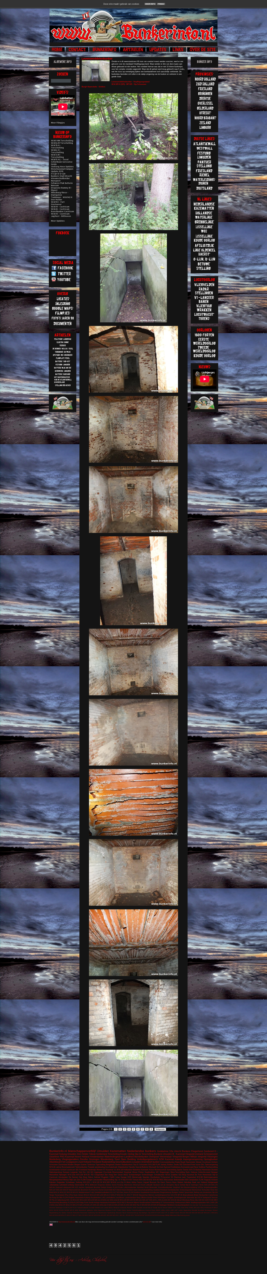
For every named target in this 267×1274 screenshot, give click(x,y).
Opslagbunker (211, 1159)
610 (203, 1200)
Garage (124, 1177)
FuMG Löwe (115, 1177)
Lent (101, 1207)
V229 (182, 1207)
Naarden (146, 1177)
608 (72, 1187)
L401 (103, 1197)
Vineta (177, 1212)
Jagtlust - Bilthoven (61, 216)
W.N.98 (200, 1177)
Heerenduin (207, 1175)
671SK (211, 1200)
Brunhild (97, 1187)
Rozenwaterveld (68, 1167)
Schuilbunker (159, 1175)
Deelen (118, 1165)
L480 (172, 1210)
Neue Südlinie (199, 1167)
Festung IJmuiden (67, 1154)
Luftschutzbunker (129, 1187)
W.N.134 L (207, 1212)
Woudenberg (107, 1159)
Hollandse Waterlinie (132, 1170)
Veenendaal (166, 1156)
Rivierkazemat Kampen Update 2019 (62, 170)
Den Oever (118, 1175)
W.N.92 (87, 1175)
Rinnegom (162, 1197)
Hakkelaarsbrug (55, 1172)
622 (180, 1175)
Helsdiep (187, 1182)
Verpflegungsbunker (198, 1202)
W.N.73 (192, 1170)
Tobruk (92, 1154)
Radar (177, 1162)
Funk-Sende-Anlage (92, 1202)
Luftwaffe (149, 1185)
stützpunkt (67, 1187)
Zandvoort (209, 1151)
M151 (125, 1175)
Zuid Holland (84, 1162)
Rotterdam (76, 1212)
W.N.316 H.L (122, 1195)
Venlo (201, 1185)
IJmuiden (103, 1151)
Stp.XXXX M (152, 1212)
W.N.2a (161, 1200)
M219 (119, 1190)
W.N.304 (109, 1215)
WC (157, 1172)
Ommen (215, 1210)
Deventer (52, 1207)
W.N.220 (79, 1175)
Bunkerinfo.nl (58, 1151)
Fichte (120, 1187)
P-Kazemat (165, 1177)
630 (186, 1180)
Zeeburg (183, 1215)
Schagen (169, 1197)
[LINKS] (178, 51)
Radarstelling (108, 1162)
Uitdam (170, 1207)
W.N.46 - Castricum (60, 209)
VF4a (186, 1207)
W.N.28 (69, 1192)
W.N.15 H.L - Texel (60, 159)
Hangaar (214, 1172)
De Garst (161, 1182)
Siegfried (176, 1187)
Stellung (79, 1182)
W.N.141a (214, 1212)
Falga (81, 1202)
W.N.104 (182, 1212)
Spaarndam (188, 1192)
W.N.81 (113, 1182)
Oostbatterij (155, 1177)
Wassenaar (168, 1180)
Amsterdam (63, 1177)
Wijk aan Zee (74, 1180)
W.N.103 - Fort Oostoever (58, 203)
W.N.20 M (92, 1215)
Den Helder (82, 1154)
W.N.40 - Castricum (60, 214)
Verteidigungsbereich (147, 1159)
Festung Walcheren (124, 1185)
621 (92, 1172)
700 (200, 1205)
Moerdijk (194, 1210)
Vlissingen (212, 1156)
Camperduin (193, 1180)
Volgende (160, 1129)
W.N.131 (138, 1200)
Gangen (89, 1180)
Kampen (66, 1172)
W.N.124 (93, 1195)
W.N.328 (106, 1182)
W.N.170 (62, 1205)
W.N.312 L (116, 1215)
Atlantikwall (55, 1162)
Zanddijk (97, 1192)
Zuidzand (59, 1187)
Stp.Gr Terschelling (144, 1154)
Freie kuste (195, 1165)
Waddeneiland (84, 1192)
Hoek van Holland (199, 1182)
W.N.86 (173, 1200)
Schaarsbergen (135, 1175)
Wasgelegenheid (56, 1180)
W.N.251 (103, 1215)
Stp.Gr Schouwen (140, 1165)
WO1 (161, 1180)
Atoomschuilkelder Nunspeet (60, 179)
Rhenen (100, 1170)
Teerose (215, 1197)
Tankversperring (211, 1165)
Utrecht (177, 1151)
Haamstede (79, 1197)
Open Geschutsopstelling (143, 1190)
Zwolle (176, 1165)
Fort (63, 1162)
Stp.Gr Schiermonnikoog (130, 1212)
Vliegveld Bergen (181, 1156)
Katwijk (178, 1159)
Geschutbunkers (123, 1162)
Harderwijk (92, 1170)
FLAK (201, 1180)
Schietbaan (70, 1182)
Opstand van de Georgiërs (163, 1185)
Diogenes (101, 1185)
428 (199, 1200)
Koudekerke (145, 1192)
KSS (129, 1177)
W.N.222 (63, 1192)
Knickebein (112, 1202)
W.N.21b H (104, 1205)
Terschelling (114, 1154)
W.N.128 (123, 1200)
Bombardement (207, 1205)
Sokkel (181, 1192)
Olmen (135, 1172)
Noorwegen (208, 1210)
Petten (141, 1172)
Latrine (58, 1167)
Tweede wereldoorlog (96, 1167)
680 (197, 1205)
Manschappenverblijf (82, 1151)
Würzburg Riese (188, 1200)
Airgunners (101, 1210)
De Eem (160, 1167)
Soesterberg (171, 1170)
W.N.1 (208, 1202)
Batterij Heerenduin (203, 1170)
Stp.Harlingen (143, 1212)
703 (92, 1175)
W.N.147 (52, 1190)
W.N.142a (54, 1205)
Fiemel (101, 1190)
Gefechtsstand (204, 1172)
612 (168, 1195)
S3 (172, 1177)
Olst (202, 1165)
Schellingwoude (180, 1197)
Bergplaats (110, 1165)
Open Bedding (128, 1159)
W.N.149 (207, 1185)
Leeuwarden (98, 1180)
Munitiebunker (141, 1156)
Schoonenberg (168, 1202)
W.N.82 (149, 1180)
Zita (196, 1200)
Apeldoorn (89, 1187)
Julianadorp (54, 1185)
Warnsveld (73, 1190)
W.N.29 (117, 1205)
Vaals (75, 1195)
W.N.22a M (209, 1207)
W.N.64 (128, 1215)
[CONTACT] (77, 51)
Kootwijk (91, 1207)
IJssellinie (54, 1156)
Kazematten (118, 1151)
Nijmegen (63, 1175)
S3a (171, 1151)
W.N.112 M (98, 1200)
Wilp (178, 1215)
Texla (212, 1190)
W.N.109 (91, 1200)
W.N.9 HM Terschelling (62, 140)
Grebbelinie (163, 1151)
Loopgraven (72, 1162)
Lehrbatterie (110, 1197)
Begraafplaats (188, 1195)
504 (191, 1205)
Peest (155, 1197)
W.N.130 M (131, 1200)
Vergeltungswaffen (211, 1187)
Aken (128, 1182)
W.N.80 (137, 1215)
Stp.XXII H (198, 1197)
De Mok (60, 1197)
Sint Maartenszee (101, 1212)
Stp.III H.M (127, 1180)
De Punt (198, 1175)
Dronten (214, 1170)
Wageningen (165, 1172)
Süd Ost (82, 1172)
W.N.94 (150, 1205)
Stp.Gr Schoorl (162, 1207)
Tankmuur (91, 1165)
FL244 (65, 1197)
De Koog (52, 1197)
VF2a (71, 1195)
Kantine (137, 1192)
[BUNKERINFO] (104, 51)
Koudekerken (96, 1197)
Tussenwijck (59, 1195)
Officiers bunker (147, 1197)
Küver (151, 1170)
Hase (174, 1182)
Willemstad (173, 1215)
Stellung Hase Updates (62, 166)
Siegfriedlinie (150, 1172)
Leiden (180, 1210)
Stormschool (196, 1190)
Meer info (150, 4)
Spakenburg (111, 1212)
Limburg (70, 1185)
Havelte (132, 1167)
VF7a (87, 1185)
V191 (178, 1207)
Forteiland (83, 1170)
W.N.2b (52, 1167)
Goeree (83, 1165)
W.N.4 (51, 1210)
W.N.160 (59, 1190)
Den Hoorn (124, 1192)
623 (118, 1192)
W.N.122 (106, 1200)
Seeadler (140, 1207)
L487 (176, 1210)
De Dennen (73, 1177)
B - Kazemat (178, 1154)
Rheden (129, 1207)
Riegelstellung (165, 1192)
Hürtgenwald (213, 1182)
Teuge (51, 1195)
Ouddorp (156, 1190)
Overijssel (154, 1156)
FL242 (131, 1192)
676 (175, 1195)
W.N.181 (96, 1205)
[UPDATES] (158, 51)
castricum (71, 1170)
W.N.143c (197, 1207)
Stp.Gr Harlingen (192, 1185)
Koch (143, 1185)
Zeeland (199, 1154)
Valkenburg (61, 1200)
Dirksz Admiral (94, 1177)
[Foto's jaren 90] (63, 319)
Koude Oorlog (127, 1154)
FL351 (114, 1210)
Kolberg (87, 1197)
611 (111, 1192)
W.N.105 (188, 1212)
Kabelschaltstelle (82, 1207)
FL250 (70, 1207)
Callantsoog (213, 1195)
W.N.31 (123, 1205)
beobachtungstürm (182, 1205)
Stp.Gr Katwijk (152, 1207)
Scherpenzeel (211, 1154)
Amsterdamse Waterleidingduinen (107, 1156)
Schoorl (63, 1170)
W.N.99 (156, 1205)
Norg (138, 1197)
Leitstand (63, 1185)
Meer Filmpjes (58, 122)
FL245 (76, 1202)
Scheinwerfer (54, 1170)
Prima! (161, 4)
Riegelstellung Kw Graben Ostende (61, 1212)
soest (188, 1215)
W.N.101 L (87, 1182)
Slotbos (170, 1165)
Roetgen (175, 1192)
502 (180, 1165)
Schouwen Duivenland (58, 1165)
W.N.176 (214, 1185)
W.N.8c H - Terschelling (57, 151)
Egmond (167, 1167)
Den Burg (83, 1177)
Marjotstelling (108, 1180)
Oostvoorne (79, 1185)
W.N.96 (152, 1215)
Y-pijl (92, 1192)
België (196, 1195)
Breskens (109, 1210)
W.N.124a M (114, 1200)
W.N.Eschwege (160, 1215)
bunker (156, 1162)
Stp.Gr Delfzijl (180, 1185)
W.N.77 (129, 1195)
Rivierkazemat (160, 1170)
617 (114, 1192)
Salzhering (91, 1212)
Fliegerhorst (197, 1151)
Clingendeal (99, 1175)
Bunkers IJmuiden (163, 1154)
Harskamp (104, 1202)
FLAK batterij (161, 1165)
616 (78, 1190)
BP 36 (180, 1195)
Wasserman (143, 1195)
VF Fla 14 (53, 1200)
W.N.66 (66, 1210)
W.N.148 (100, 1195)
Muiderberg (55, 1159)
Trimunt (135, 1180)
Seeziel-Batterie (141, 1167)
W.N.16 (56, 1192)
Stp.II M (215, 1192)
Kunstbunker (155, 1192)
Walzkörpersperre (211, 1177)
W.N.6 (167, 1175)
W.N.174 (203, 1207)
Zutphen (174, 1175)
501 (77, 1170)
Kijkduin (52, 1182)
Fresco (168, 1182)
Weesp (66, 1180)
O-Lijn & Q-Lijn (58, 173)
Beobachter (203, 1195)
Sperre (179, 1170)
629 (206, 1200)
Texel (117, 1159)
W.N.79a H (137, 1205)
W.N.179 (81, 1215)
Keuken (215, 1180)
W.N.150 (52, 1215)
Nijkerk (136, 1202)
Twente (185, 1170)
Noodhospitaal (145, 1202)
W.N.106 (194, 1212)
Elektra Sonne (111, 1185)
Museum (130, 1202)
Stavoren (119, 1212)
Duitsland (187, 1165)
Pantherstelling (212, 1167)
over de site (147, 1222)
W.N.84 (52, 1187)
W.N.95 (135, 1195)
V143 (158, 1212)
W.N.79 (72, 1210)
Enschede (107, 1172)
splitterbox (90, 1210)
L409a (163, 1210)
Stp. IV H (118, 1180)
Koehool (148, 1210)
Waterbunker (123, 1167)
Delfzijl (103, 1187)
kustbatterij (105, 1192)
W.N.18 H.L (153, 1200)
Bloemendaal (117, 1172)
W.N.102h (83, 1200)
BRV (216, 1200)
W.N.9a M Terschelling (62, 143)
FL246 (83, 1180)
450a (95, 1210)
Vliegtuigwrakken (70, 1159)
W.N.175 (76, 1205)
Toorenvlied (191, 1177)
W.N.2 (86, 1215)
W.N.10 (86, 1195)
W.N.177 (75, 1215)
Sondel (145, 1207)
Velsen (80, 1195)
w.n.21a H (121, 1182)
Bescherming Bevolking (58, 1202)
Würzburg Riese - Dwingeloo (59, 193)
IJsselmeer (206, 1162)
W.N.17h (89, 1205)
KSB (110, 1190)
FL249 (65, 1207)
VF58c (191, 1207)
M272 (124, 1202)
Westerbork (82, 1210)
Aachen (82, 1187)
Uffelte (187, 1202)
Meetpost (116, 1207)
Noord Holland (82, 1156)
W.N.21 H (107, 1195)
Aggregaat (98, 1172)
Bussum (153, 1182)
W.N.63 (61, 1210)
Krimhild (97, 1207)
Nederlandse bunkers (141, 1151)
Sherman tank (180, 1177)
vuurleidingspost (160, 1195)
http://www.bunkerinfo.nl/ (66, 1222)
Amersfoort (146, 1162)
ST (161, 1202)
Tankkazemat (180, 1202)
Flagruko (207, 1180)
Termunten (206, 1190)
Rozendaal (83, 1212)
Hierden (129, 1210)
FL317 (75, 1207)
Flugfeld (71, 1197)
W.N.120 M (97, 1182)
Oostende (123, 1207)
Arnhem (214, 1162)
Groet (106, 1190)
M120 (119, 1202)
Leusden (136, 1162)
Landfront (129, 1156)
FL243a (71, 1202)
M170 (115, 1190)
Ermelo (109, 1187)
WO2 (76, 1210)
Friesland (96, 1162)
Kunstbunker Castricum (62, 211)
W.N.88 (147, 1215)
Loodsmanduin (130, 1197)
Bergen (77, 1165)
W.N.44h (129, 1205)
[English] (51, 1225)
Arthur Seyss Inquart (140, 1182)
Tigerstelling (100, 1165)
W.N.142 (142, 1180)
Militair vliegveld (198, 1156)
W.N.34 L (123, 1215)
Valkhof (172, 1212)
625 (76, 1187)
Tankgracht (207, 1197)
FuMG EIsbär (121, 1210)
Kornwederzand (187, 1167)
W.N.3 (216, 1207)
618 (194, 1205)
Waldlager (163, 1205)
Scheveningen (147, 1175)
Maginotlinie (187, 1210)
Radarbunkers (127, 1165)
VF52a (200, 1187)
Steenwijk (190, 1197)
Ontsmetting (155, 1202)
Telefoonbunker (81, 1167)
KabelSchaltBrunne (138, 1210)
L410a (167, 1210)
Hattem (180, 1182)
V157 (174, 1207)
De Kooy (215, 1205)
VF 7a (167, 1212)
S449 (134, 1207)
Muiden (71, 1165)
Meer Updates (58, 221)
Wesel (179, 1200)
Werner (151, 1195)
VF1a (66, 1195)
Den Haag (109, 1175)
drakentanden (179, 1180)
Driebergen (59, 1207)
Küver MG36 (156, 1210)
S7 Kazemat (108, 1170)
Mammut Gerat (143, 1187)
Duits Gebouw (191, 1172)
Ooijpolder (61, 1182)
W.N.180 (151, 1165)
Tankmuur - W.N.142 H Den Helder (61, 198)
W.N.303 (167, 1200)
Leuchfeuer (120, 1197)
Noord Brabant (127, 1190)
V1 (115, 1170)
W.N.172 (69, 1215)
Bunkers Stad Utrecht (61, 176)
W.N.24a (98, 1215)
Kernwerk (145, 1170)
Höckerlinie (53, 1175)
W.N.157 (145, 1200)
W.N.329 (120, 1170)
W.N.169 (58, 1215)
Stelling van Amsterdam (203, 1192)
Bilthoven (93, 1185)
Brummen (84, 1190)
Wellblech (171, 1205)
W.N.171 (63, 1215)
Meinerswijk (137, 1177)
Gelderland (101, 1154)
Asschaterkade (111, 1167)
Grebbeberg (175, 1167)
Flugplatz (105, 1177)
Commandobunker (167, 1162)
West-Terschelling (177, 1172)
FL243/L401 (93, 1190)
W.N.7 (133, 1215)
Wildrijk (167, 1215)
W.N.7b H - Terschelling (57, 146)
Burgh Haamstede (188, 1162)
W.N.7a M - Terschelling (57, 156)
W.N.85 (156, 1180)
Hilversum (137, 1185)
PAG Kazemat (67, 1156)
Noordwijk (201, 1210)
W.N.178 (82, 1205)
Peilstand (163, 1190)
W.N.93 (75, 1192)
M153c (111, 1207)
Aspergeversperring (193, 1159)
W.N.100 (76, 1200)
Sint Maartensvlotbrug (189, 1187)
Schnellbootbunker (165, 1187)
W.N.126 (200, 1212)
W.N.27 (114, 1195)
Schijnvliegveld (185, 1190)
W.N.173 (69, 1205)
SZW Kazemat (166, 1159)
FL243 (115, 1187)
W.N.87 (142, 1215)
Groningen (94, 1159)
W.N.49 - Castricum (60, 206)
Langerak (74, 1172)
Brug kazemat (188, 1175)
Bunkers (186, 1151)
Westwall (152, 1167)
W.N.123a (71, 1175)
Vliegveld (190, 1154)
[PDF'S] (63, 324)
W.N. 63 (69, 1200)
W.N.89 (144, 1205)
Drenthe (84, 1159)
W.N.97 (66, 1190)
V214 (163, 1212)
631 (172, 1195)
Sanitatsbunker (173, 1190)
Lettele (106, 1207)
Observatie (153, 1187)
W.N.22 (111, 1205)
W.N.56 (56, 1210)
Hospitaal (127, 1172)
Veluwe (198, 1162)
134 (88, 1172)
